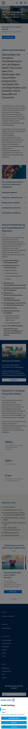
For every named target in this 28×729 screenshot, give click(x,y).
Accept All (14, 727)
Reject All (13, 722)
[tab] (14, 709)
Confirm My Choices (14, 718)
